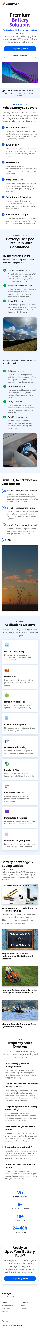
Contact (23, 1308)
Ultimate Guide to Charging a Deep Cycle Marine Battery (19, 1025)
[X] (3, 1321)
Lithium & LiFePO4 (7, 1305)
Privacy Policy (11, 1297)
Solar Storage (6, 1308)
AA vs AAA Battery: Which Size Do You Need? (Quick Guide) (20, 909)
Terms (4, 1297)
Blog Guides (6, 1311)
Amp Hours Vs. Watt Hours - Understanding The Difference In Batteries (18, 956)
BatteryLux (7, 1293)
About (23, 1305)
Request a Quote (19, 48)
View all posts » (7, 869)
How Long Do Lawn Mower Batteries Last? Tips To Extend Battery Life (19, 991)
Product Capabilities (20, 55)
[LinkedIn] (7, 1321)
